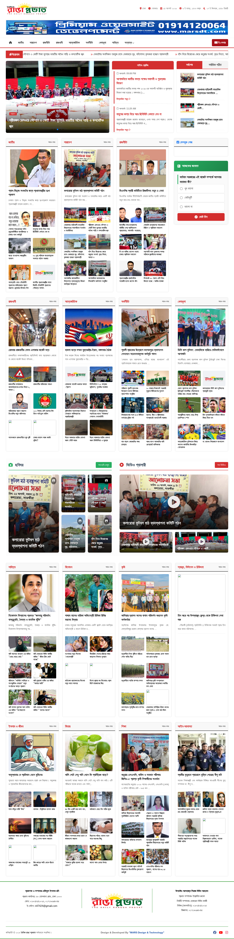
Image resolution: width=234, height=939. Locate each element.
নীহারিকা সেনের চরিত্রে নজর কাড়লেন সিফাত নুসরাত (100, 655)
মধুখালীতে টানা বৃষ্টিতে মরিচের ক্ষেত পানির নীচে (131, 655)
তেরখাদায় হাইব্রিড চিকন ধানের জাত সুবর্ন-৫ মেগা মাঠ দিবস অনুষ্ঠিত (157, 710)
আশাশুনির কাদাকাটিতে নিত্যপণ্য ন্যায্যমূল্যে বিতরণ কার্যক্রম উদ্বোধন (74, 281)
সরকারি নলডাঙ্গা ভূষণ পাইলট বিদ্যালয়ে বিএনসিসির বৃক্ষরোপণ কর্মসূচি (132, 869)
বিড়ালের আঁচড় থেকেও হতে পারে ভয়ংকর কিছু (99, 837)
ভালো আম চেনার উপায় (98, 862)
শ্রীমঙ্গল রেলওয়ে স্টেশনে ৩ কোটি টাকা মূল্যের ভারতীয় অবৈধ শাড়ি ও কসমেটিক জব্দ (98, 228)
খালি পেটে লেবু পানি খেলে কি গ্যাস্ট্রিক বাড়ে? (86, 774)
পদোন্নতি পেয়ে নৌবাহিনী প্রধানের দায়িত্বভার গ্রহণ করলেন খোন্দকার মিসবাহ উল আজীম (19, 286)
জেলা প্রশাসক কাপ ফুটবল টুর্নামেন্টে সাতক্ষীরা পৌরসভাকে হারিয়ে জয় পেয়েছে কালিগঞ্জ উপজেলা (188, 392)
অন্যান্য (129, 42)
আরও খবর (51, 142)
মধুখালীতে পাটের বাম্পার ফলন (132, 680)
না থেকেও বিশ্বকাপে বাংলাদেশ (213, 441)
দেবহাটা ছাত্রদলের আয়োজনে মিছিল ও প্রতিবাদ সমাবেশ (154, 226)
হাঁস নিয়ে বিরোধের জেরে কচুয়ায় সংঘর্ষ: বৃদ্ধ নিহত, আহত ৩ (153, 54)
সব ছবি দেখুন (103, 464)
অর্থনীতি (89, 42)
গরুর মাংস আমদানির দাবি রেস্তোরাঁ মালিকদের (155, 443)
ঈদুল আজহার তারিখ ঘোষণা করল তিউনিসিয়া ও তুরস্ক (100, 439)
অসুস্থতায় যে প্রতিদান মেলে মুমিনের (25, 774)
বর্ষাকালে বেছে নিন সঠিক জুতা (100, 809)
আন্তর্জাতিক (74, 42)
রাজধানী (59, 42)
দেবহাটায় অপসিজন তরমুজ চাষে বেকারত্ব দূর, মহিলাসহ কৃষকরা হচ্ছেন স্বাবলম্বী (78, 54)
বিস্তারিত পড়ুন (122, 99)
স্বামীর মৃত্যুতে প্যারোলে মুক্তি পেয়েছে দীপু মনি (200, 774)
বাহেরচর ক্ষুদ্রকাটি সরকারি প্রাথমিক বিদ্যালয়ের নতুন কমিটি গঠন (157, 843)
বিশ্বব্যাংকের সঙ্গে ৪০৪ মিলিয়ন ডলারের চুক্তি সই (132, 416)
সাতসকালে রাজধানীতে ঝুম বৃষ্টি (19, 437)
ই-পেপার (222, 42)
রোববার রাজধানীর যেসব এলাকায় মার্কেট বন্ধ (29, 350)
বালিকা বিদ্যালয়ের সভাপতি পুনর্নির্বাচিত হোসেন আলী (130, 814)
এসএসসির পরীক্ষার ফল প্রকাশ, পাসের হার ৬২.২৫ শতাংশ (155, 869)
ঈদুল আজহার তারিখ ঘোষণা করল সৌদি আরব (75, 439)
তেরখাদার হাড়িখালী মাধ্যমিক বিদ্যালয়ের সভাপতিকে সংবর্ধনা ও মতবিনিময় (74, 228)
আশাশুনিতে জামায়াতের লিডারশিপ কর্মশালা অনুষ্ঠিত (97, 279)
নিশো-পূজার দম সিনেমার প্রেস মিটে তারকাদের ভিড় (100, 682)
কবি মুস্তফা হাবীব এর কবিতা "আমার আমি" (43, 682)
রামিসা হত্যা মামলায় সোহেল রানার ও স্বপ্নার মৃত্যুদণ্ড (213, 810)
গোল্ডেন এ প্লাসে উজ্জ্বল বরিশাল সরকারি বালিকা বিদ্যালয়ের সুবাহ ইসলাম (155, 816)
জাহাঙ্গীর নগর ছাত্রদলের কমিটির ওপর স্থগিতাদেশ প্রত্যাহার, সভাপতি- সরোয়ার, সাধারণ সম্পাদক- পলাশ (130, 229)
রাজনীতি (46, 42)
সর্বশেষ (189, 65)
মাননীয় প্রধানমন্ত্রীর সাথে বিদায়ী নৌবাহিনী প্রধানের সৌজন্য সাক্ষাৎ (42, 285)
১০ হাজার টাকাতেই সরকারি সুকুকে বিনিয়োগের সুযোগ (156, 389)
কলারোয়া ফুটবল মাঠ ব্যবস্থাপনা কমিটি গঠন (84, 190)
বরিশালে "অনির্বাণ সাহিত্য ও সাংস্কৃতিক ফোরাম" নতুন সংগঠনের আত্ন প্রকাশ (19, 683)
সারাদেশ (33, 42)
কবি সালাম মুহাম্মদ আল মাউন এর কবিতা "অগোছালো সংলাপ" (19, 710)
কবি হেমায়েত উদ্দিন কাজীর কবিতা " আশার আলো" (42, 708)
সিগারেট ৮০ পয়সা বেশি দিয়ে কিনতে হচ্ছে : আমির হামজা (154, 279)
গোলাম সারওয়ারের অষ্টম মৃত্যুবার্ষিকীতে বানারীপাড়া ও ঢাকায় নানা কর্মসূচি (18, 232)
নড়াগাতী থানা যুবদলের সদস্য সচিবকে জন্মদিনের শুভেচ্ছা (154, 253)
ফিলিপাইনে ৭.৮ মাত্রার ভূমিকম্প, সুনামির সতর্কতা (99, 385)
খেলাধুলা (102, 42)
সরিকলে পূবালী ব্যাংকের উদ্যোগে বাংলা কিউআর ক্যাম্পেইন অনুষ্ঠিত (129, 391)
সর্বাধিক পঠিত (215, 65)
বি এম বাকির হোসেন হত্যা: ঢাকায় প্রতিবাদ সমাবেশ (129, 253)
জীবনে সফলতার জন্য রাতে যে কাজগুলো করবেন (76, 837)
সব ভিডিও (221, 464)
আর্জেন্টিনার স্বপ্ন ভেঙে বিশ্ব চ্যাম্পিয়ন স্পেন (188, 416)
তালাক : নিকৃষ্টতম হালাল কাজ (44, 809)
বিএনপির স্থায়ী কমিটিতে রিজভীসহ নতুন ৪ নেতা (141, 190)
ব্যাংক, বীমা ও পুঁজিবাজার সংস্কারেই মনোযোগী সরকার (156, 416)
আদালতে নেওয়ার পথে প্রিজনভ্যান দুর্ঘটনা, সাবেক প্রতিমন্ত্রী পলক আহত (212, 838)
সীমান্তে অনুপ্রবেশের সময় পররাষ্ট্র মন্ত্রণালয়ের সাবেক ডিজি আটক (187, 838)
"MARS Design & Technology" (146, 932)
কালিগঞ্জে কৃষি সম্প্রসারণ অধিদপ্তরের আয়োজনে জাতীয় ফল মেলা (157, 683)
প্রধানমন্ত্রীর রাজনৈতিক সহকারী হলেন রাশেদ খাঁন (128, 279)
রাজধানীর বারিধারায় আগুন (42, 384)
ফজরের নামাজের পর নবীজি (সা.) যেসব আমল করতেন (42, 837)
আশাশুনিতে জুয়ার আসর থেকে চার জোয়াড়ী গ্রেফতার (188, 810)
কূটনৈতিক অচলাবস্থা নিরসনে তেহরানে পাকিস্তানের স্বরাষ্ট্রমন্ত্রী (75, 414)
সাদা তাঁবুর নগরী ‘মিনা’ (17, 809)
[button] (52, 129)
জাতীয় (21, 42)
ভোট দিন (203, 217)
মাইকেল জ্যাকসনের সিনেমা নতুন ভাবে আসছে (75, 682)
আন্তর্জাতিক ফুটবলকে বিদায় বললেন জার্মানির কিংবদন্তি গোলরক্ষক (188, 444)
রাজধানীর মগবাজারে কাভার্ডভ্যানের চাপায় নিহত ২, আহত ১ (19, 387)
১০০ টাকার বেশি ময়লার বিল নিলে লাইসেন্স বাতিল (43, 412)
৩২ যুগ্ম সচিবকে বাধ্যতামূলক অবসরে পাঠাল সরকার (43, 257)
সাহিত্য (115, 42)
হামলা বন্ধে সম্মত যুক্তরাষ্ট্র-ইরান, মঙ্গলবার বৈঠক (88, 350)
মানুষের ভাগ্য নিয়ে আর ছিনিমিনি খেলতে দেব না (41, 230)
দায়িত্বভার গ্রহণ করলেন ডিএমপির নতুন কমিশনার (17, 412)
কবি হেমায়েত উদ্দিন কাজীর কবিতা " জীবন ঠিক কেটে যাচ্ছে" (42, 657)
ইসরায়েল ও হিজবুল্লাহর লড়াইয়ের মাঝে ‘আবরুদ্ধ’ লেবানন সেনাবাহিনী (99, 414)
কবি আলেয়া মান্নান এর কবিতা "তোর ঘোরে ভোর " (19, 655)
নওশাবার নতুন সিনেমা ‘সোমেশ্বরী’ (73, 655)
